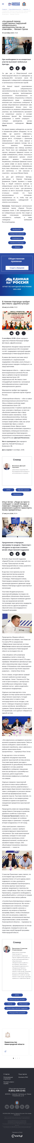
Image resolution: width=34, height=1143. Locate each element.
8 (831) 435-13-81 (17, 1090)
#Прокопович (23, 1004)
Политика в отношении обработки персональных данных (17, 1124)
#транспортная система (17, 999)
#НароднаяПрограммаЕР (17, 1012)
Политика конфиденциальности (17, 1122)
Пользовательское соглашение (17, 1120)
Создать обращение (17, 268)
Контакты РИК (23, 1077)
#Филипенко (17, 494)
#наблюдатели (17, 238)
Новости (25, 9)
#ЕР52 (8, 490)
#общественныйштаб (17, 234)
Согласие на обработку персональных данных (17, 1127)
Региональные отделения (8, 1078)
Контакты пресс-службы (8, 1082)
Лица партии (22, 1074)
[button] (13, 1058)
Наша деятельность (15, 9)
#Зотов (10, 1004)
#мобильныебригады (17, 242)
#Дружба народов (23, 490)
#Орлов (17, 247)
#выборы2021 (17, 229)
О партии (6, 1074)
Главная (4, 9)
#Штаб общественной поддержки (17, 1008)
